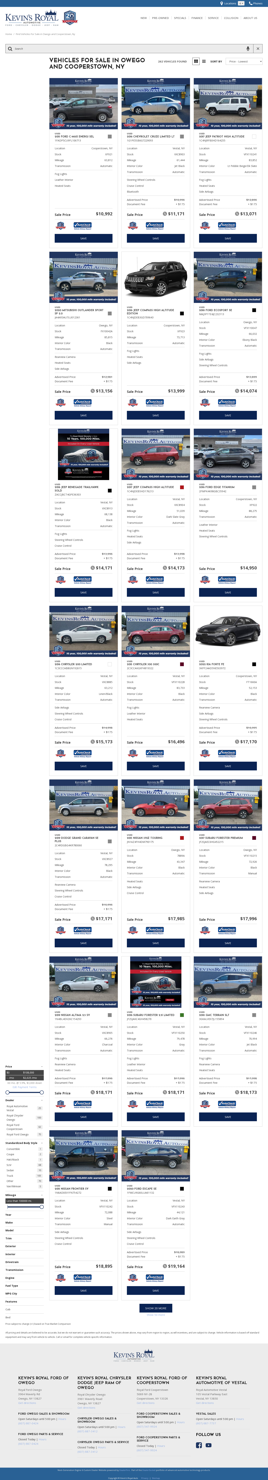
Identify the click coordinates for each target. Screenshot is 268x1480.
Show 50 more (156, 1315)
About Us (250, 18)
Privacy (144, 1478)
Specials (180, 18)
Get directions (27, 1403)
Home (9, 34)
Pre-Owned (160, 18)
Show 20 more (155, 1308)
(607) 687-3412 (87, 1431)
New (144, 18)
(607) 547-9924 (147, 1426)
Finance (197, 18)
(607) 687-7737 (206, 1423)
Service (213, 18)
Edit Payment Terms (25, 1087)
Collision (231, 18)
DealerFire (124, 1470)
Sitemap (156, 1478)
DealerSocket (149, 1470)
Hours (62, 1419)
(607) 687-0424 (28, 1423)
